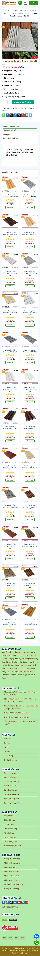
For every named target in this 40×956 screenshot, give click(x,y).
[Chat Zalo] (36, 936)
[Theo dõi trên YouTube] (26, 902)
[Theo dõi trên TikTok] (11, 902)
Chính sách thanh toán (12, 863)
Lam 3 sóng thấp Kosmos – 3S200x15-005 (30, 389)
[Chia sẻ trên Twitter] (15, 115)
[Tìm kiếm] (20, 3)
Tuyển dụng (8, 756)
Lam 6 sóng (23, 108)
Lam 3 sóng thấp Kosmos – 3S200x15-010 (10, 234)
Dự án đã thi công (10, 760)
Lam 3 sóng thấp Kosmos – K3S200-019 (29, 233)
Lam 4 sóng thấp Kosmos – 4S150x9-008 (10, 546)
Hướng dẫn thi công (11, 889)
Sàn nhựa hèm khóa (11, 794)
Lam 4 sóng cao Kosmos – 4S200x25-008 (30, 507)
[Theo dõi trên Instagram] (7, 902)
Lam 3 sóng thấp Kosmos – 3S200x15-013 (10, 467)
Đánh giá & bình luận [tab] (11, 126)
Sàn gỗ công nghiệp (11, 782)
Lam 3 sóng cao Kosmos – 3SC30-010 (10, 427)
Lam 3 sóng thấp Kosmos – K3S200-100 (10, 506)
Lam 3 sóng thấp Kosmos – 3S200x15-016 (10, 389)
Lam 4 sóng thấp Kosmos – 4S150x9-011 (10, 585)
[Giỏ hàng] (25, 3)
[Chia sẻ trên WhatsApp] (3, 115)
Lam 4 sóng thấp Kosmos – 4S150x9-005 (10, 273)
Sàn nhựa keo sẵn (10, 790)
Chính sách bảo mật (11, 876)
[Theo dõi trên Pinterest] (19, 902)
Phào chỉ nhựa (9, 820)
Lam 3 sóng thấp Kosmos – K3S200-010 (29, 545)
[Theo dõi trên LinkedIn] (23, 902)
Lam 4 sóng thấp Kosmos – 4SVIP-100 (30, 351)
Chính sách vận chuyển (12, 880)
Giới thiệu (7, 739)
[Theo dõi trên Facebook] (3, 902)
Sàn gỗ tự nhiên (10, 773)
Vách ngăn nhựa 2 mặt (12, 846)
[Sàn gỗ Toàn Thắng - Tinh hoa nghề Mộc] (9, 3)
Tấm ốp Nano (9, 833)
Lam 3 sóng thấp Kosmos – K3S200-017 (10, 196)
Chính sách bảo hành (11, 872)
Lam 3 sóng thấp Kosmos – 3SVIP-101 (30, 196)
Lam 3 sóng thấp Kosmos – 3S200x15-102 (30, 273)
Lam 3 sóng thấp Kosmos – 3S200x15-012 (10, 624)
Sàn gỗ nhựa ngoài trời (12, 803)
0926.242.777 (27, 713)
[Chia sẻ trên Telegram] (30, 115)
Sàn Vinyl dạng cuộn (11, 799)
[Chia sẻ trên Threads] (19, 115)
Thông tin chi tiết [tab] (10, 130)
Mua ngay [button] (10, 207)
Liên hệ (7, 743)
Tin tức (6, 747)
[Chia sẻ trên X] (11, 115)
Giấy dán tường (9, 816)
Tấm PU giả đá (9, 824)
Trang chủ (7, 11)
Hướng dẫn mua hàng (12, 859)
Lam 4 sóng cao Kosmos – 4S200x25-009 (30, 585)
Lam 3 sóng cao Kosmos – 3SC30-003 (30, 624)
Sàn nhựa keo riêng (11, 786)
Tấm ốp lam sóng (19, 11)
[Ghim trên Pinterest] (23, 115)
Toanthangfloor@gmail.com (19, 717)
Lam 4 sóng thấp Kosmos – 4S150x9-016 (29, 312)
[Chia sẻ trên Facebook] (7, 115)
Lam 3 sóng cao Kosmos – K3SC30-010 (29, 428)
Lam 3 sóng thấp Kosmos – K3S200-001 (29, 467)
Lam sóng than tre (19, 13)
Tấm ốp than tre (10, 837)
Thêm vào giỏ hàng (23, 102)
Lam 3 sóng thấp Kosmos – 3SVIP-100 (10, 351)
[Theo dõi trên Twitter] (15, 902)
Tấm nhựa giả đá (10, 842)
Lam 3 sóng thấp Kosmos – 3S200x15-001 (10, 312)
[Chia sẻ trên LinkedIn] (26, 115)
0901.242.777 (15, 713)
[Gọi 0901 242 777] (36, 942)
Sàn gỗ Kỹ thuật (10, 777)
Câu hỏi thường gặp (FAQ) (13, 884)
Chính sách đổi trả (11, 867)
